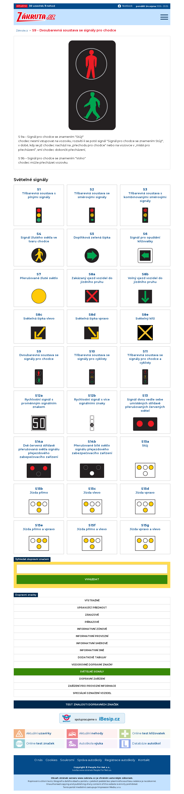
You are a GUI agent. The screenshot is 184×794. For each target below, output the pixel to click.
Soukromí (67, 760)
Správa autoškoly (89, 760)
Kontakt (144, 760)
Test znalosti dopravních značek (92, 704)
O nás (38, 760)
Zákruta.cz (22, 31)
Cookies (51, 760)
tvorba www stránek (82, 770)
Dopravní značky (25, 594)
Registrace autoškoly (120, 760)
